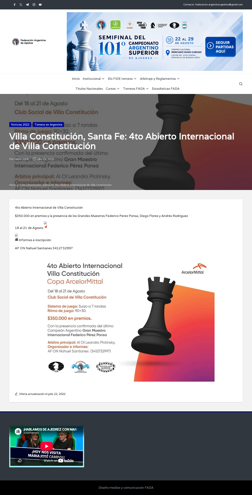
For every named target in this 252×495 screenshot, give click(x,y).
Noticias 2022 (20, 124)
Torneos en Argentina (48, 124)
